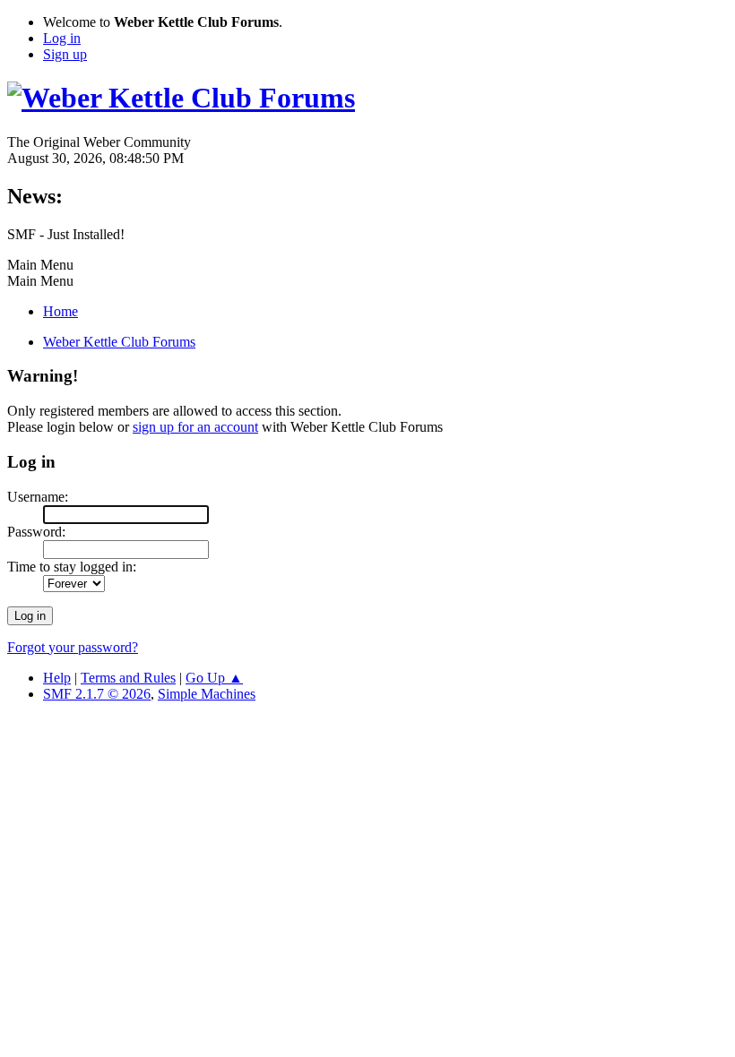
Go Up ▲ (214, 677)
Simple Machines (206, 693)
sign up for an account (195, 426)
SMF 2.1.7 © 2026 (97, 693)
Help (57, 677)
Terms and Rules (128, 677)
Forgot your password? (72, 647)
